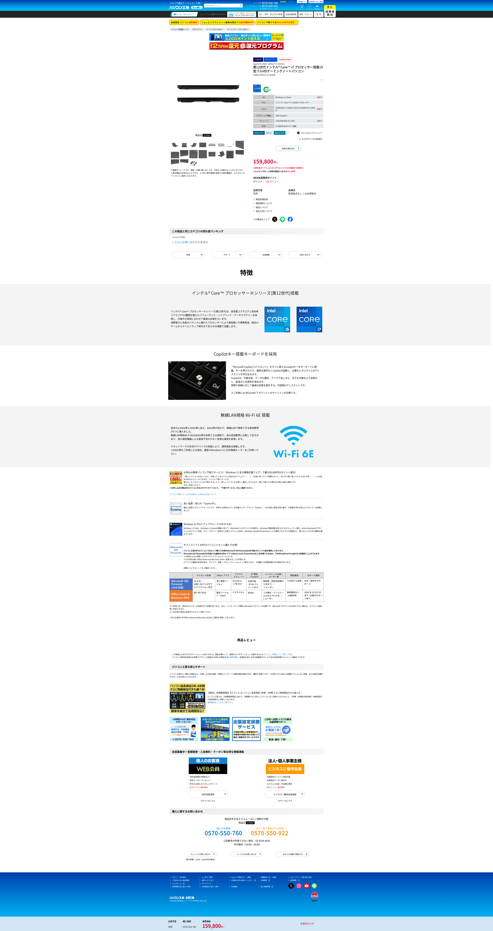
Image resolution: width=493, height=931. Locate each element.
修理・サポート (305, 14)
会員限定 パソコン (184, 22)
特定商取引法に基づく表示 (181, 886)
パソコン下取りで (277, 22)
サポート (227, 254)
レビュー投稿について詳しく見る (279, 654)
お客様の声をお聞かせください (242, 880)
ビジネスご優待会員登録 (285, 794)
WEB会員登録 (208, 794)
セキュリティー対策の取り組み (301, 877)
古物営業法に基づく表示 (210, 886)
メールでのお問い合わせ (246, 854)
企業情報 (264, 880)
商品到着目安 (262, 199)
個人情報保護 (265, 886)
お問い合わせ (305, 254)
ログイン (292, 2)
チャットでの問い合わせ (200, 854)
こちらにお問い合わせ (185, 242)
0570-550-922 (269, 833)
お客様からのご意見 (316, 2)
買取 (319, 14)
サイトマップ (206, 883)
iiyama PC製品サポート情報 (241, 877)
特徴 (188, 254)
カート (302, 9)
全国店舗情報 (291, 14)
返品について (262, 207)
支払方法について (264, 211)
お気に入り (309, 9)
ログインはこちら (208, 800)
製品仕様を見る (288, 148)
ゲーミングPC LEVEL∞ (215, 29)
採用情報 (293, 880)
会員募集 (266, 254)
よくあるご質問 (207, 877)
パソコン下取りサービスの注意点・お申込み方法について (192, 494)
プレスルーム (176, 883)
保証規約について (264, 203)
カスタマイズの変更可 (312, 138)
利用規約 (234, 886)
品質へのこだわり (208, 880)
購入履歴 (230, 657)
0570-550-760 (223, 833)
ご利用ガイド (302, 2)
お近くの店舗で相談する (293, 854)
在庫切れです (307, 923)
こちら (199, 568)
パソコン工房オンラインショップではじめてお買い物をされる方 (244, 14)
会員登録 (283, 2)
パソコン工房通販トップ (179, 29)
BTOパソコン (197, 29)
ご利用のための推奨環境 (180, 880)
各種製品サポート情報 (268, 877)
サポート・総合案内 (179, 877)
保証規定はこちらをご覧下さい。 (220, 702)
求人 (330, 10)
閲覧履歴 (317, 9)
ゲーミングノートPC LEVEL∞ (237, 29)
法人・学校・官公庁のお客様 (270, 14)
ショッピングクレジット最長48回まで (227, 22)
